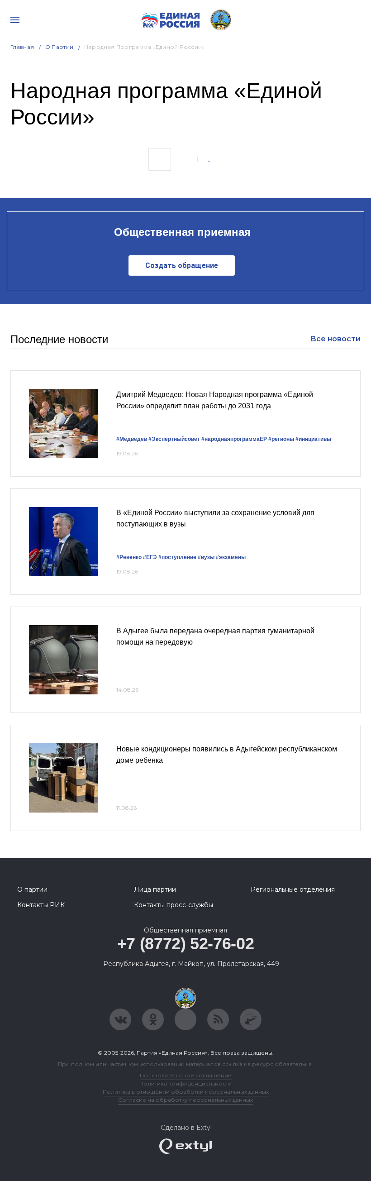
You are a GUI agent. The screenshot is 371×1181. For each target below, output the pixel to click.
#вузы (206, 557)
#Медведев (131, 439)
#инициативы (313, 439)
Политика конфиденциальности (185, 1083)
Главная (22, 46)
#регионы (281, 439)
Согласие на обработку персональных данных (185, 1099)
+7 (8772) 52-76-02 (185, 943)
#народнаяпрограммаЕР (234, 439)
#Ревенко (129, 557)
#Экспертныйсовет (174, 439)
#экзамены (231, 557)
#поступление (177, 557)
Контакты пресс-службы (173, 905)
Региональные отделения (293, 889)
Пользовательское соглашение (186, 1075)
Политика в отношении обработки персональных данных (186, 1091)
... (210, 159)
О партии (59, 46)
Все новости (335, 339)
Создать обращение (181, 265)
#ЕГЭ (150, 557)
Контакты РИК (41, 905)
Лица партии (155, 889)
